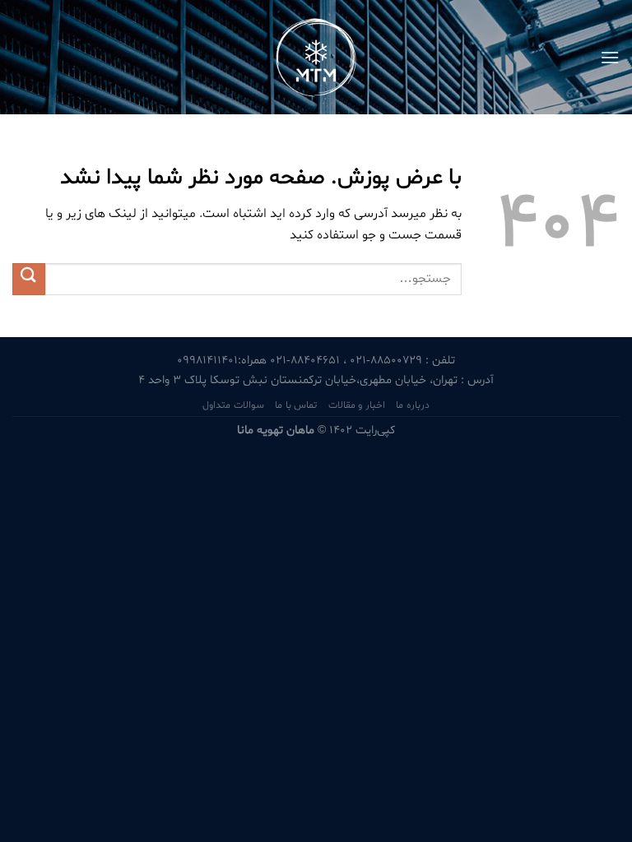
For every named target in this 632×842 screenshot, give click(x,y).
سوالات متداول (233, 405)
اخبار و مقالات (356, 405)
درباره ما (413, 405)
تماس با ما (296, 405)
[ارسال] (28, 279)
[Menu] (610, 57)
